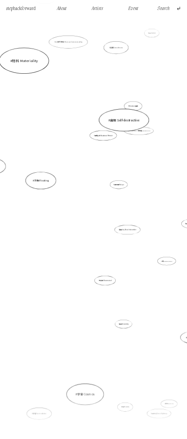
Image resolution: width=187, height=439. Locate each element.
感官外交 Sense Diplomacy (159, 413)
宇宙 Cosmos (86, 394)
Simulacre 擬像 (133, 106)
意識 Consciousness (167, 261)
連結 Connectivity (123, 324)
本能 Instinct (152, 33)
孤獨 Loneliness (116, 47)
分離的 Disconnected (105, 281)
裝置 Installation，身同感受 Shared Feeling (139, 130)
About (62, 8)
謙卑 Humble (125, 407)
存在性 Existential (169, 403)
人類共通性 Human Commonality (68, 42)
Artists (97, 8)
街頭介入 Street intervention (127, 229)
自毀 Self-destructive (125, 120)
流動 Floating (41, 180)
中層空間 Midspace (119, 184)
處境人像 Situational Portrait (104, 135)
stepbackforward (21, 8)
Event (133, 8)
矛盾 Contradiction (40, 414)
